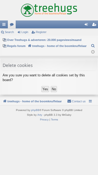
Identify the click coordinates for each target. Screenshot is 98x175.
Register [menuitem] (95, 25)
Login (24, 32)
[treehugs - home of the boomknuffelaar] (49, 10)
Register (41, 32)
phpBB (35, 110)
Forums (13, 25)
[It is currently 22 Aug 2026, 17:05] (93, 52)
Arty (39, 114)
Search (9, 32)
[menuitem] (93, 46)
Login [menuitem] (87, 25)
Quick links (5, 25)
